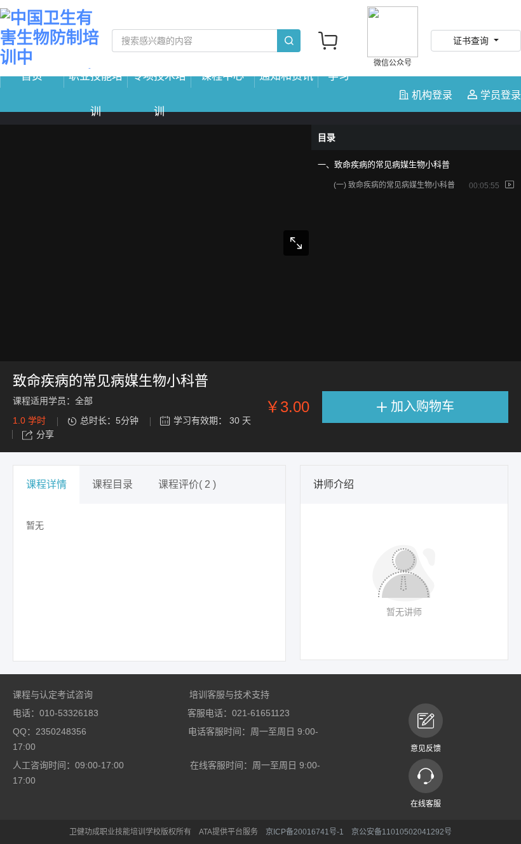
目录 (326, 137)
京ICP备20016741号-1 (305, 831)
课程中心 (222, 76)
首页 (32, 76)
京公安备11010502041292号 (401, 831)
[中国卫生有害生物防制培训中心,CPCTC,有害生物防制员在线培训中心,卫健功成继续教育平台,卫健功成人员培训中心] (49, 38)
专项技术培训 (159, 94)
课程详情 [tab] (46, 484)
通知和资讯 (286, 76)
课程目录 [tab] (112, 484)
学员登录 (499, 95)
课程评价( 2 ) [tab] (187, 484)
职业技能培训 (96, 94)
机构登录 (432, 95)
